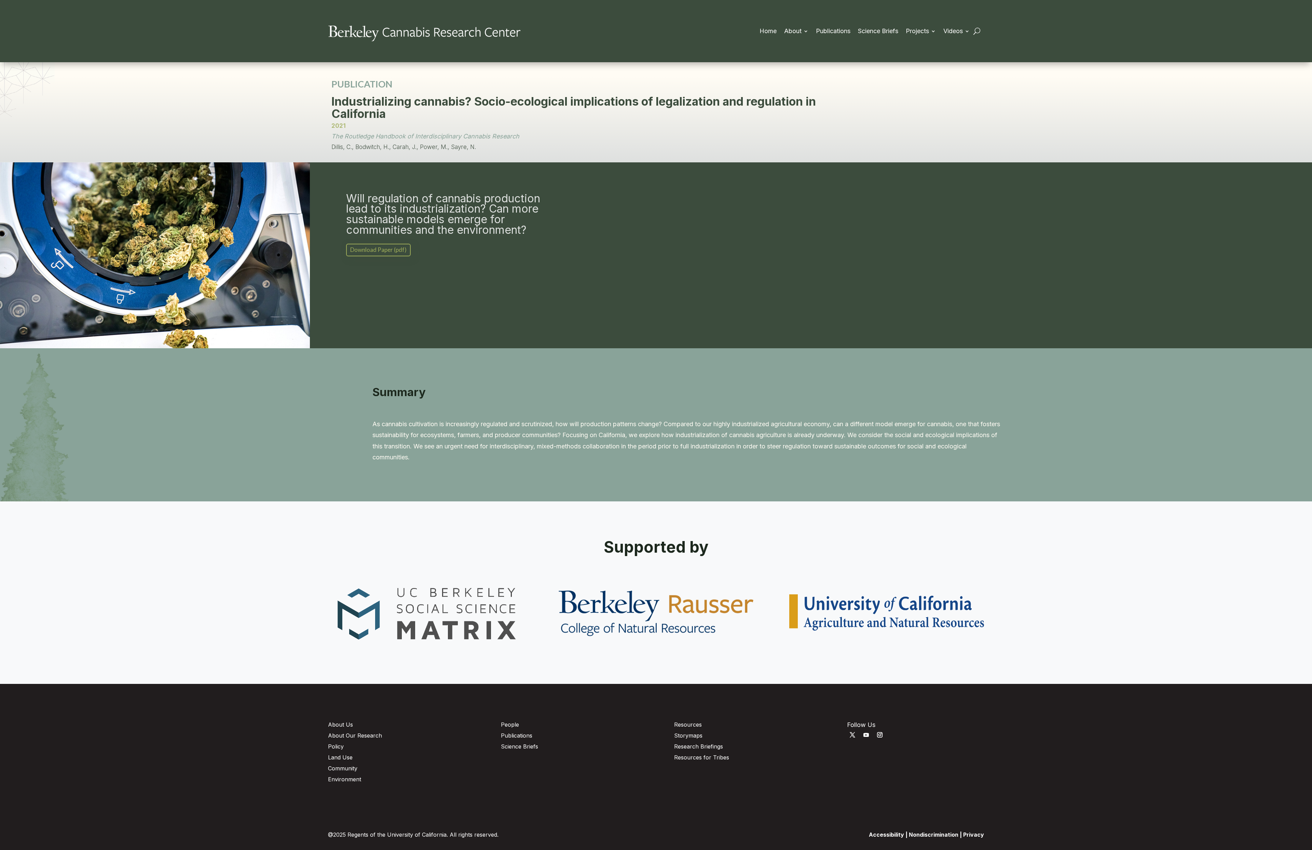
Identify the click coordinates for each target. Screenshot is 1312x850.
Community (342, 768)
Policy (336, 746)
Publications (833, 32)
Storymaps (688, 735)
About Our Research (355, 735)
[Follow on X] (852, 734)
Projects (917, 32)
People (510, 724)
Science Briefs (878, 32)
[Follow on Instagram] (879, 734)
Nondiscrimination (933, 834)
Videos (953, 32)
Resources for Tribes (701, 757)
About (793, 32)
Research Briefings (698, 746)
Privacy (973, 834)
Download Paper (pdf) (378, 249)
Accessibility (886, 834)
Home (768, 32)
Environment (344, 779)
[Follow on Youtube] (866, 734)
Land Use (340, 757)
